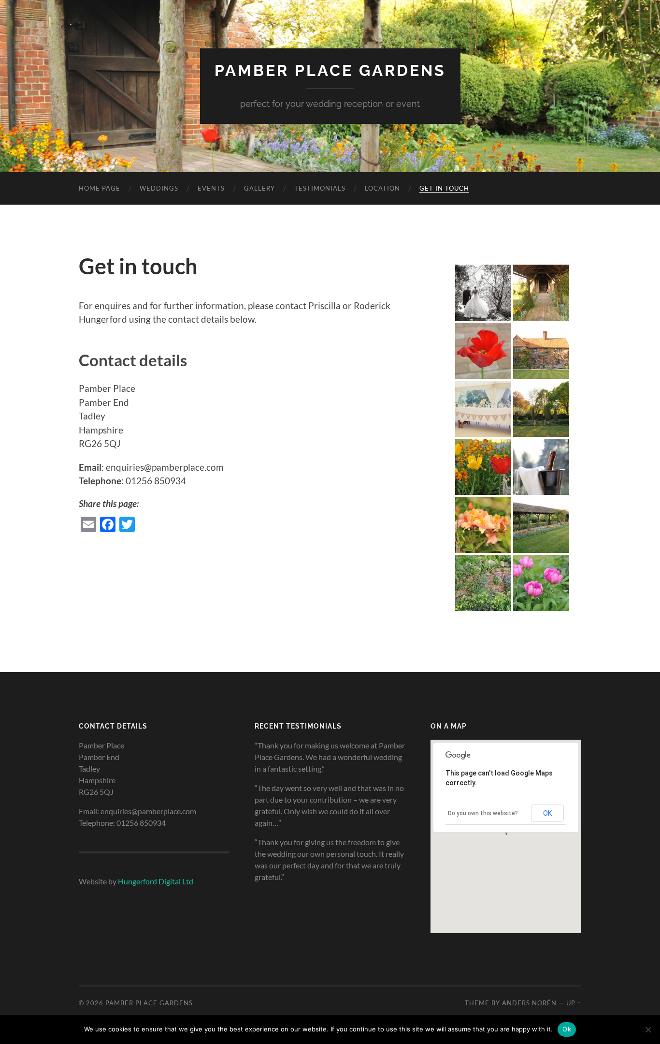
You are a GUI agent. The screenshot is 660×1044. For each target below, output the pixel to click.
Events (211, 188)
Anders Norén (529, 1003)
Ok (566, 1029)
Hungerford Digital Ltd (155, 881)
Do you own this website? (483, 813)
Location (382, 188)
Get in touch (444, 188)
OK (547, 813)
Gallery (259, 188)
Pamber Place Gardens (330, 70)
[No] (648, 1029)
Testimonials (319, 188)
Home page (99, 188)
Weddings (159, 188)
